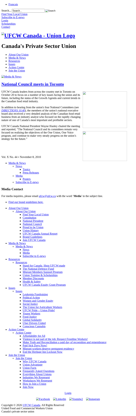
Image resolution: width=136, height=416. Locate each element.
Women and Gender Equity (38, 300)
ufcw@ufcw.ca (47, 196)
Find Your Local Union (36, 214)
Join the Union (16, 70)
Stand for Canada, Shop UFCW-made (44, 265)
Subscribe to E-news (27, 182)
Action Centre (16, 67)
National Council (32, 224)
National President (33, 220)
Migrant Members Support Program (43, 271)
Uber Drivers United (34, 323)
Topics (26, 169)
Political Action (31, 297)
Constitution (29, 217)
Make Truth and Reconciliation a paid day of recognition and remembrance (64, 342)
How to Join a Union (34, 383)
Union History (31, 230)
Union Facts (29, 367)
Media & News (17, 57)
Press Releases (31, 172)
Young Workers (31, 313)
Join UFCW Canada (34, 240)
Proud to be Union (33, 227)
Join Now (28, 386)
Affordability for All (34, 335)
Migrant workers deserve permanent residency (48, 348)
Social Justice (30, 303)
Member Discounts (33, 278)
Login (68, 393)
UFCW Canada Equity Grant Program (44, 284)
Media (19, 175)
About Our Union (18, 54)
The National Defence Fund (38, 268)
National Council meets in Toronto (32, 84)
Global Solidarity (32, 319)
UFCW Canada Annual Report (40, 233)
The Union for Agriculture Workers (42, 307)
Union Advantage (32, 364)
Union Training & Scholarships (40, 275)
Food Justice (30, 316)
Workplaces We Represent (37, 380)
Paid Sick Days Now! (35, 345)
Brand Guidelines (32, 236)
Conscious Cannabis (34, 326)
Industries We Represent (36, 377)
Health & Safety (32, 281)
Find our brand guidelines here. (25, 202)
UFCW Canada (31, 405)
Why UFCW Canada (34, 361)
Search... (6, 10)
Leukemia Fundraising (35, 294)
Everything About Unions (37, 374)
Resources (14, 60)
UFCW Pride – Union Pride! (39, 310)
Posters (27, 178)
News (19, 166)
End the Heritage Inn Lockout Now (43, 351)
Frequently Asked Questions (38, 371)
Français (13, 4)
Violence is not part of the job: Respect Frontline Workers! (55, 339)
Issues (11, 64)
